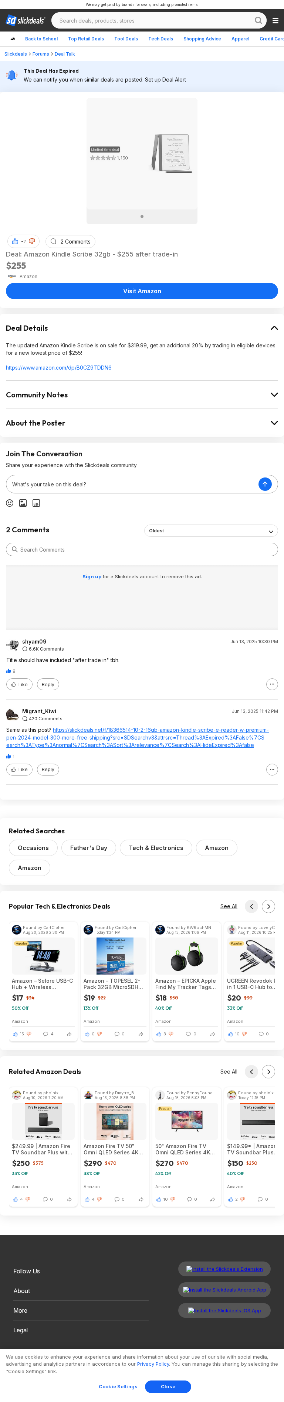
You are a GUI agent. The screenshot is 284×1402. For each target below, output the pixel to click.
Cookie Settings (118, 1386)
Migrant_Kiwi (39, 711)
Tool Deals (126, 39)
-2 (23, 241)
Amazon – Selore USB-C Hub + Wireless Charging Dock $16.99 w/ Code (42, 984)
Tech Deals (160, 39)
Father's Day (88, 848)
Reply (48, 684)
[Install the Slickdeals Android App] (224, 1289)
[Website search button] (258, 20)
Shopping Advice (202, 39)
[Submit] (15, 549)
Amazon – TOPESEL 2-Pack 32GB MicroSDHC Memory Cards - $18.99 (113, 984)
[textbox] (132, 484)
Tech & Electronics (156, 848)
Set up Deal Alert (165, 79)
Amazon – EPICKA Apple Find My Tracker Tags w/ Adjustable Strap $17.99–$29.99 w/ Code (185, 984)
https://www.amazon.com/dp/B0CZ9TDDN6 (59, 367)
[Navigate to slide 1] (142, 216)
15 (22, 1033)
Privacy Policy (153, 1364)
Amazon (217, 848)
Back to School (41, 39)
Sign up (92, 576)
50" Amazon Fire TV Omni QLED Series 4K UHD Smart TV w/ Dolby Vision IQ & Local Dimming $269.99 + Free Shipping (185, 1149)
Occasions (33, 848)
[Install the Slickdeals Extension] (224, 1269)
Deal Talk (65, 54)
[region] (142, 1375)
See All (228, 906)
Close (168, 1386)
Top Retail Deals (86, 39)
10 (237, 1033)
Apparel (240, 39)
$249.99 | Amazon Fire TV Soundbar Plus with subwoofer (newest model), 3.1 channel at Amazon (41, 1149)
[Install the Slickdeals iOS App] (224, 1310)
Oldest (156, 530)
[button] (31, 241)
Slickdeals (15, 54)
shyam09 (34, 642)
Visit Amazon (142, 291)
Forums (41, 54)
